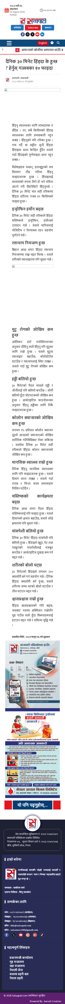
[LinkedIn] (42, 34)
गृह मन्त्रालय (17, 962)
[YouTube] (37, 34)
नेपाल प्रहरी (16, 978)
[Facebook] (23, 34)
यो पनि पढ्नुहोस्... (33, 805)
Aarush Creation (52, 1001)
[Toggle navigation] (9, 43)
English (43, 43)
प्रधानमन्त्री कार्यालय (21, 957)
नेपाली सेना (16, 970)
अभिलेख (17, 27)
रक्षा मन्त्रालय (17, 966)
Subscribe (33, 27)
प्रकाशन (48, 27)
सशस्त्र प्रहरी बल (19, 974)
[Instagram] (28, 34)
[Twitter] (32, 34)
